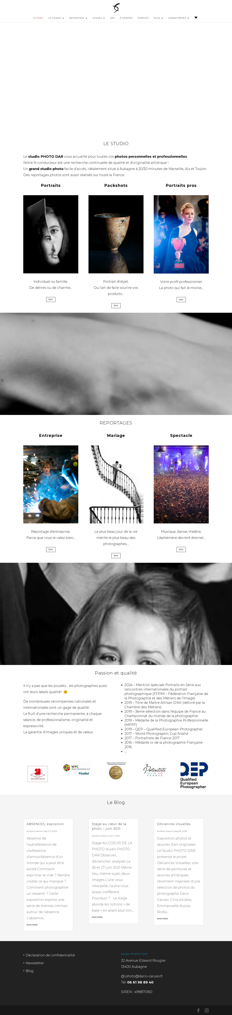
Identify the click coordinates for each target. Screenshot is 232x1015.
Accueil (38, 18)
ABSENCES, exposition (45, 824)
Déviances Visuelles (174, 824)
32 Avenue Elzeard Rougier (143, 960)
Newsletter (35, 963)
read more (32, 925)
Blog (29, 971)
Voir (50, 299)
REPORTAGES (116, 423)
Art (112, 18)
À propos (126, 18)
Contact (143, 18)
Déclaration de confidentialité (50, 955)
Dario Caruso (36, 831)
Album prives (177, 18)
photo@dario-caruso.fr (144, 976)
